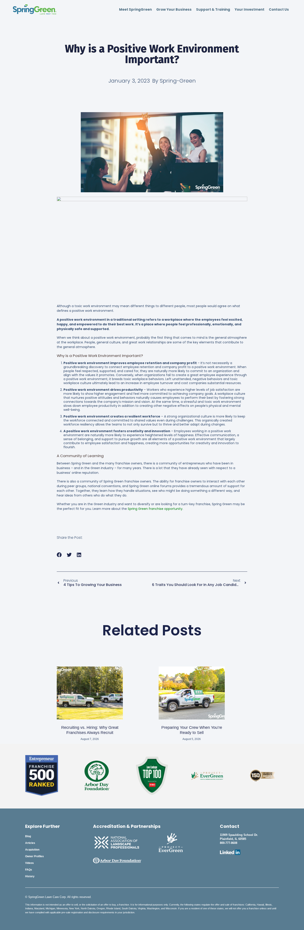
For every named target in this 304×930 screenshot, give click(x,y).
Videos (29, 863)
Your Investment (249, 9)
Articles (30, 843)
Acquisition (32, 849)
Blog (28, 836)
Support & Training (213, 9)
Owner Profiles (34, 856)
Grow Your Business (174, 9)
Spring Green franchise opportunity (155, 509)
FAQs (28, 869)
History (29, 876)
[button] (59, 554)
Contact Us (279, 9)
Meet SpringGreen (135, 9)
